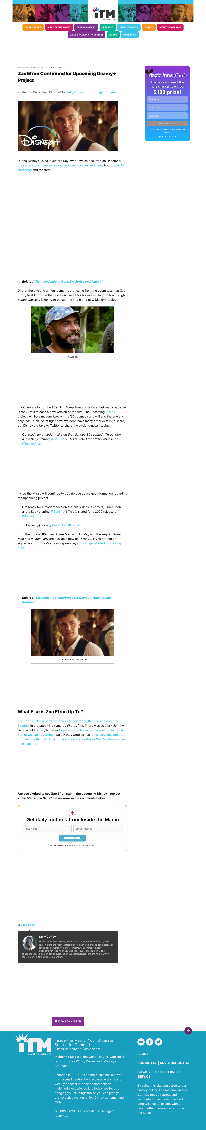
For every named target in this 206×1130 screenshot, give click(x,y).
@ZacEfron (58, 511)
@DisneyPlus (31, 516)
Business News (129, 27)
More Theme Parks (59, 27)
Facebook (149, 1042)
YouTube (141, 1042)
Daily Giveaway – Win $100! (86, 35)
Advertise (130, 35)
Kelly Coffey (75, 92)
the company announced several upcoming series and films (60, 165)
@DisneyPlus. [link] (32, 443)
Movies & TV (55, 67)
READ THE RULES (167, 136)
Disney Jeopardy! (170, 27)
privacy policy (147, 1090)
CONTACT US (147, 1063)
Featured (107, 27)
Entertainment (86, 27)
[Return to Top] (188, 1031)
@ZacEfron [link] (58, 439)
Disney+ (111, 412)
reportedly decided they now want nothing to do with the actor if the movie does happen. (72, 739)
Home (21, 67)
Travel (148, 27)
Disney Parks (33, 27)
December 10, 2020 (66, 525)
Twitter (158, 1042)
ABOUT (142, 1054)
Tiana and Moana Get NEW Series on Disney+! (69, 281)
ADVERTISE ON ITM (174, 1063)
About (113, 35)
